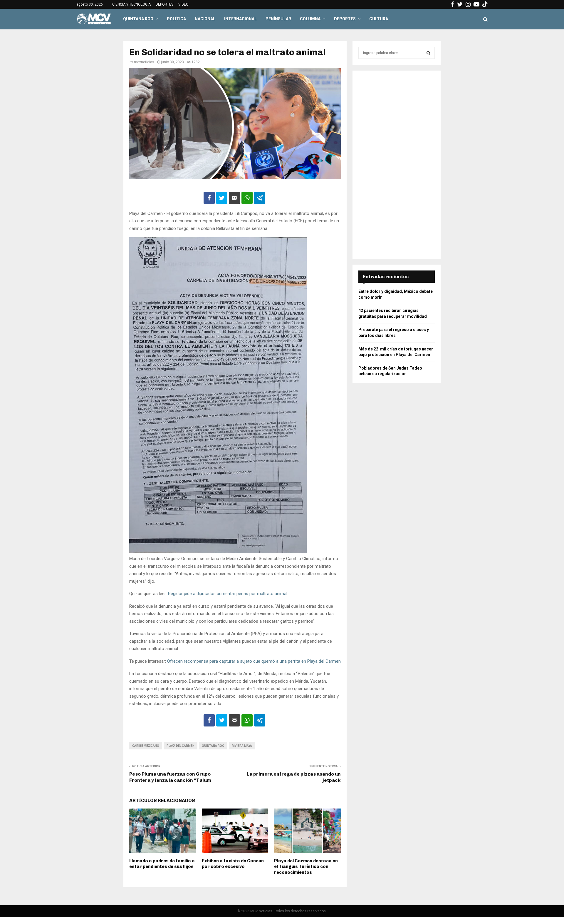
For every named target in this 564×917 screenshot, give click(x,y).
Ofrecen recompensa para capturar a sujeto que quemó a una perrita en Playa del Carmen (254, 661)
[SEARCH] (428, 53)
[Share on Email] (234, 198)
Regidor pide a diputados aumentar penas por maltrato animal (227, 593)
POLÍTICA (176, 18)
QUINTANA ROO (138, 18)
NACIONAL (205, 18)
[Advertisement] (396, 164)
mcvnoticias (144, 62)
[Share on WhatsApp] (247, 198)
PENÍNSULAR (278, 18)
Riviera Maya (242, 745)
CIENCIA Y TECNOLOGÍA (131, 4)
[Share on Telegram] (259, 198)
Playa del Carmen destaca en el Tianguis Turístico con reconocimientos (306, 866)
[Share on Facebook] (209, 198)
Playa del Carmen (180, 745)
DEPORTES (164, 4)
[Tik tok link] (485, 4)
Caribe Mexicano (145, 745)
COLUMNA (310, 18)
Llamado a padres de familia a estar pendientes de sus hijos (162, 863)
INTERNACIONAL (240, 18)
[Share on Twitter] (221, 198)
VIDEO (183, 4)
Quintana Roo (213, 745)
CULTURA (378, 18)
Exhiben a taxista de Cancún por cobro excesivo (233, 863)
